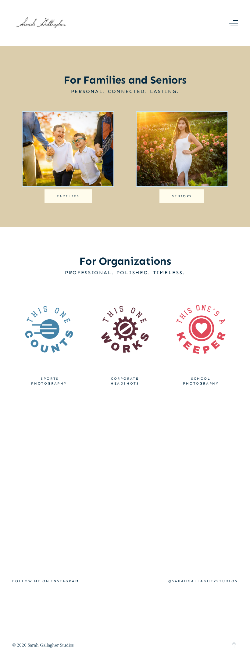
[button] (233, 23)
